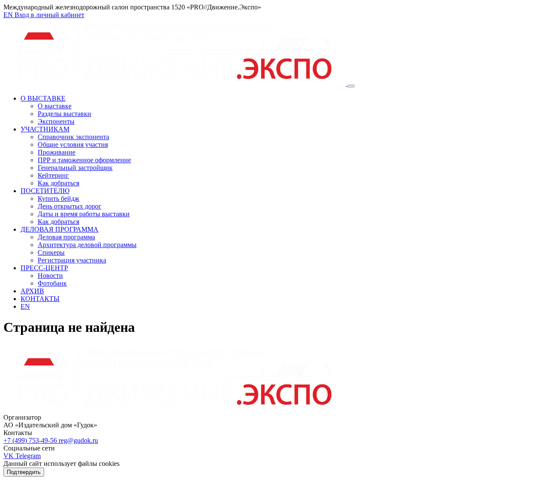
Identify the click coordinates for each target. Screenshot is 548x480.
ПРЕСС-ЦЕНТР (44, 267)
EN (9, 14)
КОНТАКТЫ (40, 298)
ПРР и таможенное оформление (84, 160)
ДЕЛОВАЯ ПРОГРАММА (59, 229)
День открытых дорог (69, 206)
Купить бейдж (58, 198)
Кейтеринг (53, 175)
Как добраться (58, 183)
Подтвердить (24, 472)
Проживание (56, 152)
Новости (50, 275)
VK (9, 455)
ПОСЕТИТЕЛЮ (45, 190)
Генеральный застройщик (75, 167)
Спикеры (51, 252)
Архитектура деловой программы (87, 244)
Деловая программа (66, 237)
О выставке (54, 106)
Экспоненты (56, 121)
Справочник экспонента (73, 136)
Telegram (28, 455)
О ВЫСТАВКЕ (43, 98)
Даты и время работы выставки (84, 214)
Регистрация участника (72, 260)
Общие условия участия (73, 144)
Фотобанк (52, 283)
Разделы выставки (64, 113)
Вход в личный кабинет (49, 14)
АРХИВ (32, 291)
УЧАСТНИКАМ (45, 129)
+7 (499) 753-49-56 (31, 440)
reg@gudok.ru (78, 440)
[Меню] (351, 86)
